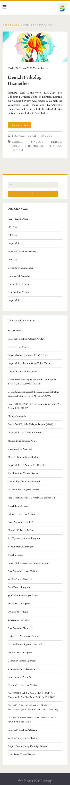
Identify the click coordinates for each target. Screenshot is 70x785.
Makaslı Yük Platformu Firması (23, 441)
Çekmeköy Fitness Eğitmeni (22, 660)
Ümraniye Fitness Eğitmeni (22, 669)
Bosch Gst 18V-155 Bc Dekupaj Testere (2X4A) (30, 424)
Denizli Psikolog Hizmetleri (35, 47)
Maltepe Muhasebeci (18, 416)
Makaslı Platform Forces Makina (23, 457)
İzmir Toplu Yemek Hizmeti (22, 754)
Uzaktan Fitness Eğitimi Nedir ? (23, 489)
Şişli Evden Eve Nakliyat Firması (23, 595)
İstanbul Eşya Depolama (19, 284)
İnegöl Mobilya (15, 243)
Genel (32, 136)
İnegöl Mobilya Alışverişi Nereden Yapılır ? (28, 563)
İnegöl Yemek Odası (18, 219)
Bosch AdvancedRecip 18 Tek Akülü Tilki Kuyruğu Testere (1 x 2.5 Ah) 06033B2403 (32, 381)
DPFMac (12, 259)
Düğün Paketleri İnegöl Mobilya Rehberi (28, 746)
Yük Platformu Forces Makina (22, 738)
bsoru (44, 68)
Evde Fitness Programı (19, 587)
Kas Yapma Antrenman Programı (24, 538)
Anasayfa (11, 25)
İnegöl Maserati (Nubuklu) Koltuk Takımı (28, 355)
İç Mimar (12, 235)
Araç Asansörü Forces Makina (22, 571)
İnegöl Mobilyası (16, 300)
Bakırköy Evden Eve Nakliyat (22, 514)
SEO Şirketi (13, 227)
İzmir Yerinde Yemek (18, 292)
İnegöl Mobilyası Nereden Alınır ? (24, 432)
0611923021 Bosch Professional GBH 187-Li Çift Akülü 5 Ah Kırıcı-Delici (32, 719)
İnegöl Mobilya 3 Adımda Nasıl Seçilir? (27, 465)
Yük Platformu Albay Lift (20, 579)
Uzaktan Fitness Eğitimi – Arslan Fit (25, 644)
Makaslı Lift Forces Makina (21, 530)
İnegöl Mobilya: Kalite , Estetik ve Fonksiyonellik (31, 497)
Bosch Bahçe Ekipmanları (20, 268)
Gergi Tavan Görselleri (19, 347)
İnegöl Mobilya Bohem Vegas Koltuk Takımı (29, 363)
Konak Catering (15, 555)
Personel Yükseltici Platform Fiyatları (26, 339)
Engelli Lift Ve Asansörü (20, 449)
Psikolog (45, 136)
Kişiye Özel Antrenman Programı (24, 636)
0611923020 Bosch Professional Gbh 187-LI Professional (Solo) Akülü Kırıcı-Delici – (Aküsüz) (33, 707)
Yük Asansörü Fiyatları (19, 620)
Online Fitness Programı (20, 652)
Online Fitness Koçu (18, 611)
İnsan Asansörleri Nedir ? (20, 522)
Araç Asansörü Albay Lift (20, 628)
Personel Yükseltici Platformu (22, 251)
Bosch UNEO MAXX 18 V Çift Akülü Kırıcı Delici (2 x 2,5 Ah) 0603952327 (34, 406)
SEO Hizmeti (14, 330)
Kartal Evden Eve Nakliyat (20, 546)
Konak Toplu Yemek (18, 506)
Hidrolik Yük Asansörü (19, 276)
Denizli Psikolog (27, 142)
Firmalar (18, 136)
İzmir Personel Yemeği (19, 677)
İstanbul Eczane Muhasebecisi (22, 371)
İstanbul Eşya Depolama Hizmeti (24, 481)
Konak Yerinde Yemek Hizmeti (23, 473)
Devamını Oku (21, 125)
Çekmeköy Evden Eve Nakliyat (23, 685)
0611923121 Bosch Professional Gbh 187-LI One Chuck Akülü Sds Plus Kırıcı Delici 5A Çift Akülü (31, 695)
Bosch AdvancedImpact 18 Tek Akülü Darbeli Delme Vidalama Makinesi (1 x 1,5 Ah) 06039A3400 (33, 394)
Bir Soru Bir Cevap (35, 781)
